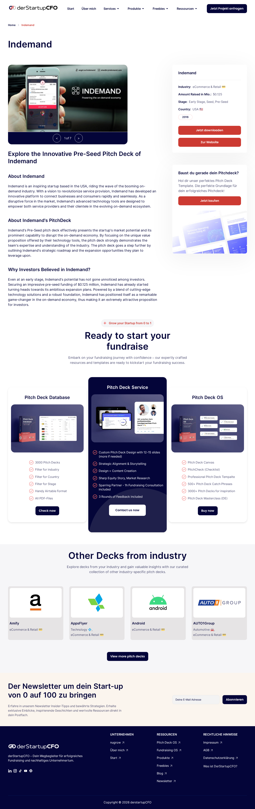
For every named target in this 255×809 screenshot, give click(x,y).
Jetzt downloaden (209, 130)
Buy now (207, 511)
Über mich (89, 8)
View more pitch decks (127, 656)
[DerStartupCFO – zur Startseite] (33, 8)
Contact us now (127, 510)
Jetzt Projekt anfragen (227, 8)
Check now (47, 511)
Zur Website (210, 142)
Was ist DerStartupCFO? (220, 766)
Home (11, 25)
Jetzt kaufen (209, 200)
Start (70, 8)
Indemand (27, 25)
